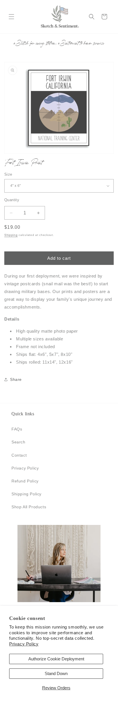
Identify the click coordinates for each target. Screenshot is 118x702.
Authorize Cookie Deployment (56, 658)
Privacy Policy (23, 643)
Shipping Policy (26, 494)
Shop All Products (28, 507)
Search (18, 442)
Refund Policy (25, 481)
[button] (11, 16)
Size (8, 174)
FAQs (16, 429)
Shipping (11, 234)
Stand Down (56, 673)
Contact (19, 455)
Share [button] (16, 379)
